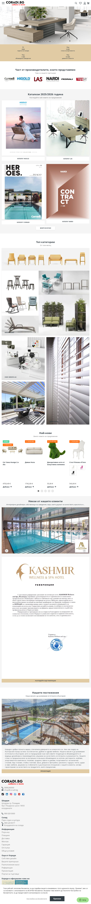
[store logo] (15, 3)
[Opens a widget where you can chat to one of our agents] (83, 900)
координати (7, 808)
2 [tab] (42, 491)
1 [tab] (36, 41)
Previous (4, 25)
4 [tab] (43, 41)
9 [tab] (54, 41)
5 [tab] (45, 41)
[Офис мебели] (45, 25)
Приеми (57, 898)
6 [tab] (47, 41)
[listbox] (78, 470)
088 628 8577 (9, 823)
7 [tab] (48, 742)
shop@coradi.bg (11, 790)
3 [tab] (45, 491)
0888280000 (9, 788)
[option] (73, 467)
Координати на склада (14, 825)
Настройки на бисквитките (37, 899)
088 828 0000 (9, 813)
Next (87, 25)
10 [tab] (55, 742)
